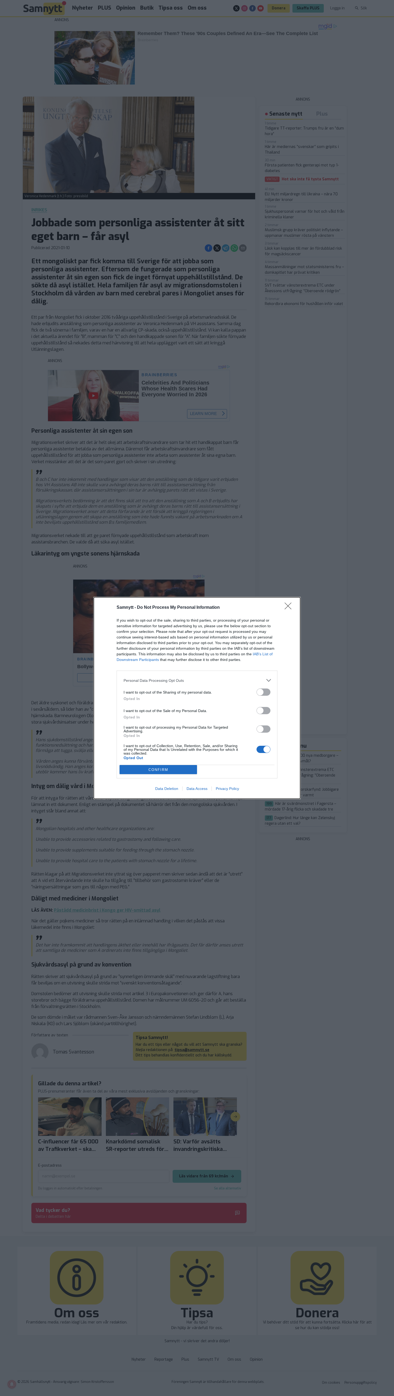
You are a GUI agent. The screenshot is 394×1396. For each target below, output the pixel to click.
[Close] (290, 608)
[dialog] (197, 698)
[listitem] (197, 680)
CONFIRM (158, 770)
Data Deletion (166, 788)
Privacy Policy (227, 788)
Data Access (197, 788)
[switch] (263, 692)
